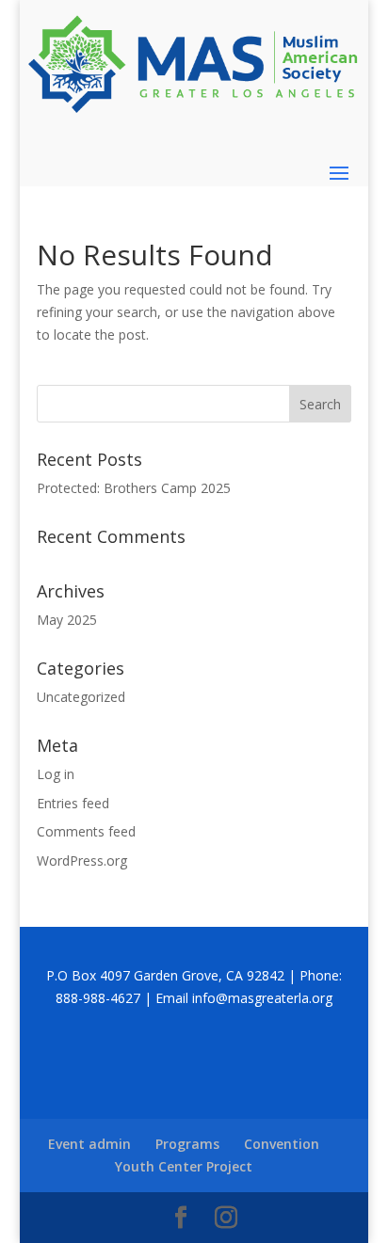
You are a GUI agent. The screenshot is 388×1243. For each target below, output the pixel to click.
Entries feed (73, 803)
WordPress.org (82, 860)
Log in (55, 774)
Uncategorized (81, 697)
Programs (187, 1144)
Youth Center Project (183, 1166)
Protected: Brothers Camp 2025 (134, 488)
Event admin (89, 1144)
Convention (281, 1144)
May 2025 (67, 620)
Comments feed (86, 831)
